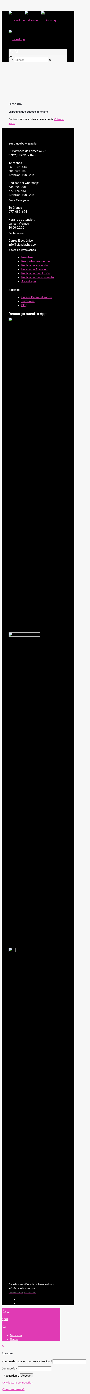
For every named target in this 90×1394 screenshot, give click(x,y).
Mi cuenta (16, 1335)
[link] (50, 59)
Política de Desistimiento (37, 277)
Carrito (14, 1339)
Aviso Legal (28, 281)
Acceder (26, 1375)
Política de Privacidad (35, 265)
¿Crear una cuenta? (13, 1389)
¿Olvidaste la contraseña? (17, 1382)
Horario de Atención (34, 269)
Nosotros (27, 257)
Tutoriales (28, 301)
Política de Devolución (35, 273)
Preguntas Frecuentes (36, 261)
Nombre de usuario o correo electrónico (27, 1361)
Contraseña (9, 1368)
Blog (24, 305)
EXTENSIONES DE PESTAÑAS (34, 1303)
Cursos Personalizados (36, 297)
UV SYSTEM (24, 1299)
